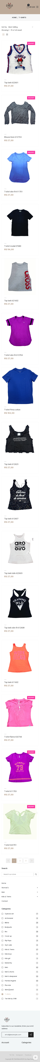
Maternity (21, 963)
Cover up (21, 936)
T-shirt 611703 (10, 791)
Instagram (19, 1055)
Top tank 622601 (11, 82)
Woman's (5, 888)
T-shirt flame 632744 (13, 737)
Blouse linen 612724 (12, 137)
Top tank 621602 (11, 301)
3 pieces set (21, 914)
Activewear (21, 918)
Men (3, 892)
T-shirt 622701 (10, 845)
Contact (5, 901)
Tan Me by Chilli (21, 999)
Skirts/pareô (21, 990)
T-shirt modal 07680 (12, 246)
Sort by (4, 27)
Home (14, 17)
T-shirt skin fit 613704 (13, 355)
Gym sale (21, 945)
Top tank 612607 (11, 519)
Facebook (28, 1055)
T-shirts (21, 994)
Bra (21, 932)
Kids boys (21, 954)
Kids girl (21, 958)
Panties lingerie (21, 981)
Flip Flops (21, 940)
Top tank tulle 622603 (13, 573)
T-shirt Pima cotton (12, 410)
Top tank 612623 (11, 464)
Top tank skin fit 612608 (14, 628)
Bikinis (21, 923)
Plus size (21, 985)
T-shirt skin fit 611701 (13, 191)
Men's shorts (21, 972)
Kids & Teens (6, 897)
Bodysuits (21, 927)
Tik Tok (11, 1055)
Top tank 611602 (11, 682)
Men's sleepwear (21, 976)
